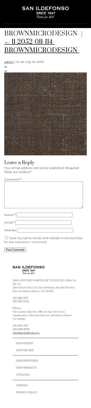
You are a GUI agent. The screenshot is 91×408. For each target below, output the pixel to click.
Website (10, 230)
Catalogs (22, 374)
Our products (26, 367)
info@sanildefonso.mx (26, 332)
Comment (13, 179)
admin (9, 62)
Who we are (25, 350)
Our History (24, 343)
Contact (22, 385)
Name (9, 215)
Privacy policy (26, 392)
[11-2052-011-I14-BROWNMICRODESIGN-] (45, 154)
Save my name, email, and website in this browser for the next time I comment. (43, 240)
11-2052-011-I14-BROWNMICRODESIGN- (42, 46)
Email (9, 222)
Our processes (27, 360)
